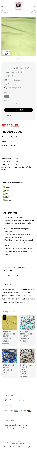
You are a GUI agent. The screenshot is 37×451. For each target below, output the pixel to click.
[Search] (32, 12)
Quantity (6, 100)
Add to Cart (18, 110)
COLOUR (7, 92)
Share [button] (9, 116)
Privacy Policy (29, 447)
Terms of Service (18, 447)
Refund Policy (8, 447)
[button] (2, 6)
